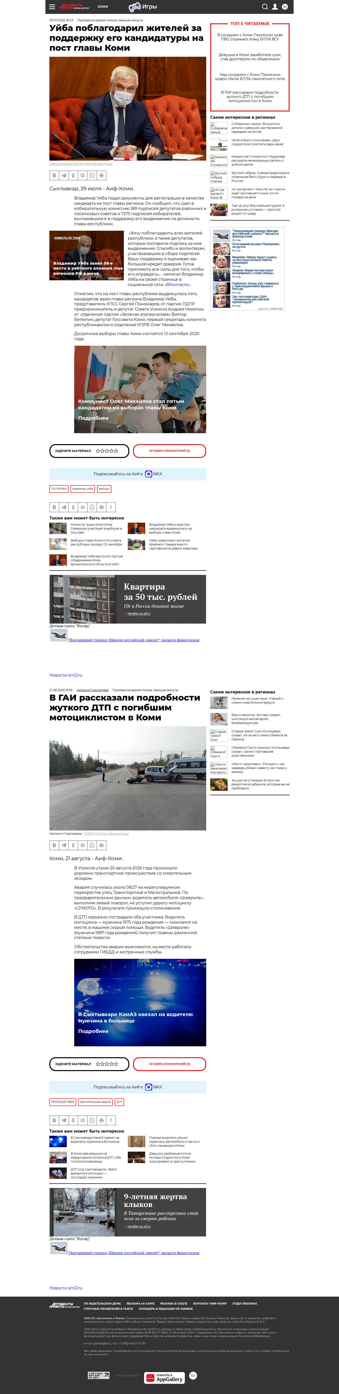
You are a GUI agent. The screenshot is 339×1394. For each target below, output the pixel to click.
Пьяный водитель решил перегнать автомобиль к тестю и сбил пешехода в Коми (174, 1141)
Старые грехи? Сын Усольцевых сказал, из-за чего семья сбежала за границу (259, 735)
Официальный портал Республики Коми (80, 164)
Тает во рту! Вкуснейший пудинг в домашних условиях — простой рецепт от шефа (258, 209)
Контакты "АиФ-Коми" (210, 1303)
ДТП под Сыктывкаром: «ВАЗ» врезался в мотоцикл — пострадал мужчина (94, 1173)
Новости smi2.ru (65, 675)
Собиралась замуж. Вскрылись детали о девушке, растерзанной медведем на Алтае (257, 128)
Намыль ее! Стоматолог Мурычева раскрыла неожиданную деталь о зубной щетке (258, 160)
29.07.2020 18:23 (61, 20)
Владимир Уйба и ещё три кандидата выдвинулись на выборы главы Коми (170, 528)
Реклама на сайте (141, 1303)
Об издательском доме (102, 1303)
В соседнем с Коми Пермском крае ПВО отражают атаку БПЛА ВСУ (250, 37)
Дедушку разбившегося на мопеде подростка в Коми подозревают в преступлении (172, 1157)
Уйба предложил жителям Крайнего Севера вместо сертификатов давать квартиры (173, 544)
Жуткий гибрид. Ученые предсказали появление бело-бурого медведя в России (260, 177)
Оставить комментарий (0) (169, 451)
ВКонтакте (177, 284)
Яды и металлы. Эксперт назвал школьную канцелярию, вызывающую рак (256, 719)
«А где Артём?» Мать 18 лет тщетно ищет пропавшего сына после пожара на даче (258, 193)
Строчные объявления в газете (108, 1308)
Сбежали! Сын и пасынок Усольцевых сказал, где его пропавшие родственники (261, 751)
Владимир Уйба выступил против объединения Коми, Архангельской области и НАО (97, 560)
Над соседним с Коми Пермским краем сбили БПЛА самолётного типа (250, 77)
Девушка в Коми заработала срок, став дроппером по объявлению (250, 57)
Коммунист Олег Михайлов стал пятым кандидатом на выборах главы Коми (131, 404)
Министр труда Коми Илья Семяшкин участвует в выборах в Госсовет (96, 528)
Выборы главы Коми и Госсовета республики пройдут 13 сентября (96, 542)
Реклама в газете (173, 1303)
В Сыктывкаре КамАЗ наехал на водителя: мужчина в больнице (135, 1017)
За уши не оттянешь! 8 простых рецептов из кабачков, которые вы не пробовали (260, 784)
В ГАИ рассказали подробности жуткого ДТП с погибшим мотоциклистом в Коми (250, 96)
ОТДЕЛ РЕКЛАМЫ (245, 1303)
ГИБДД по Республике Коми (106, 833)
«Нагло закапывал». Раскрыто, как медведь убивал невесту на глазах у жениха (259, 768)
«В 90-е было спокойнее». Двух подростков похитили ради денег (258, 142)
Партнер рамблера (126, 1375)
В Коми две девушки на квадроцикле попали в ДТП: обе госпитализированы (96, 1157)
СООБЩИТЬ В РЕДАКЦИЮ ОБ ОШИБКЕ (166, 1308)
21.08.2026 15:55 (60, 690)
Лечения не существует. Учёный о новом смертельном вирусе (257, 700)
